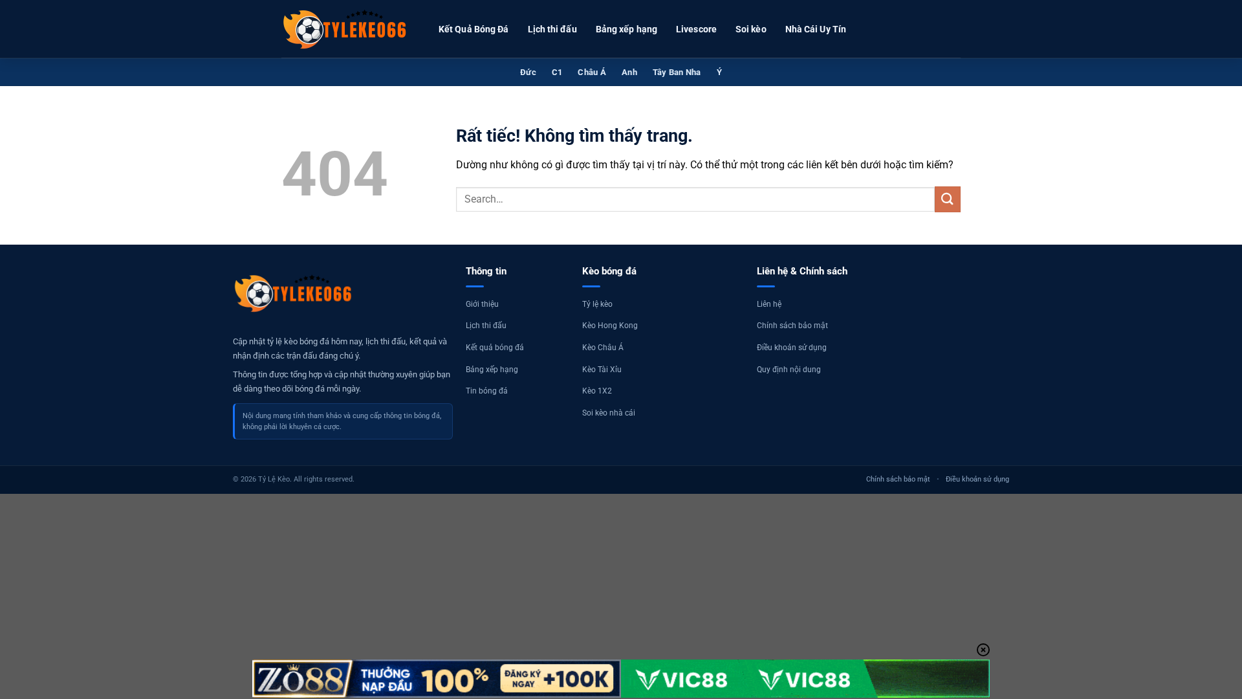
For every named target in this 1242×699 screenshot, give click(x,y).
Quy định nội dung (789, 369)
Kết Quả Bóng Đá (474, 29)
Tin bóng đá (487, 390)
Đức (528, 72)
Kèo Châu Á (603, 347)
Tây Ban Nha (677, 72)
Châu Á (592, 72)
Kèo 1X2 (597, 390)
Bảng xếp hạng (626, 29)
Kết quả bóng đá (495, 347)
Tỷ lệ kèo (597, 304)
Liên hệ (769, 304)
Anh (629, 72)
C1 (557, 72)
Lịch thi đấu (552, 29)
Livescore (696, 29)
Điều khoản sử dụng (792, 347)
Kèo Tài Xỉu (602, 369)
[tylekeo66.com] (346, 29)
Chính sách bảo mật (792, 325)
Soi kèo (751, 29)
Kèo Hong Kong (610, 325)
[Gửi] (948, 199)
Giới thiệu (482, 304)
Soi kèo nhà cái (608, 412)
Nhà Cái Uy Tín (815, 29)
